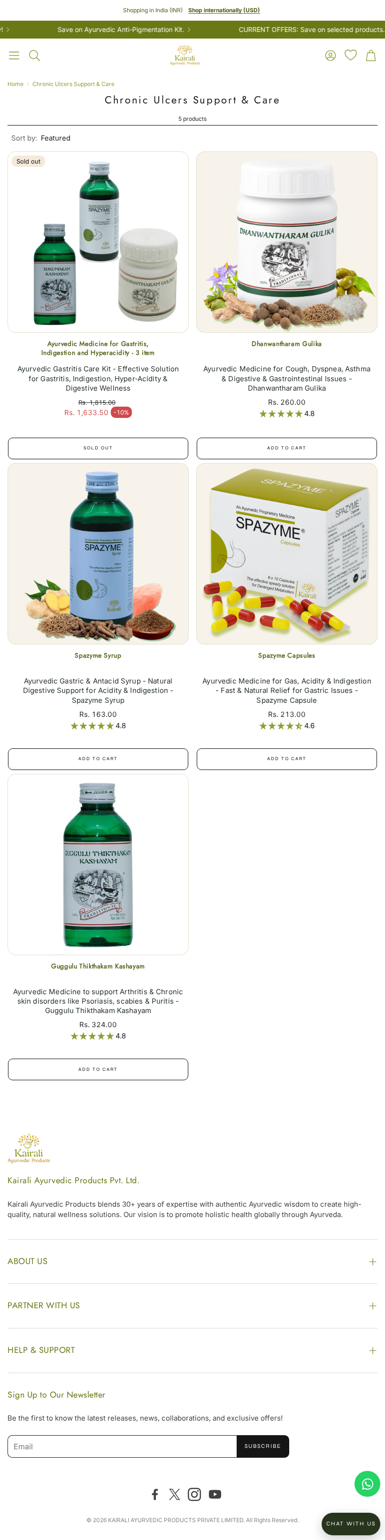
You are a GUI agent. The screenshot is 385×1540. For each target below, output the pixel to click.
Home (15, 83)
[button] (14, 55)
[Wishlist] (351, 55)
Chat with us (351, 1523)
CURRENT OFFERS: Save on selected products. (293, 29)
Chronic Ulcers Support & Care (73, 83)
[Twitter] (174, 1494)
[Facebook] (155, 1494)
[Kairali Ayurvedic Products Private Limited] (29, 1149)
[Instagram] (194, 1494)
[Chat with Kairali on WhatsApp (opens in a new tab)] (367, 1484)
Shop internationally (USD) (224, 10)
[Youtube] (215, 1494)
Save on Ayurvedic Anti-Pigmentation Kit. (101, 29)
